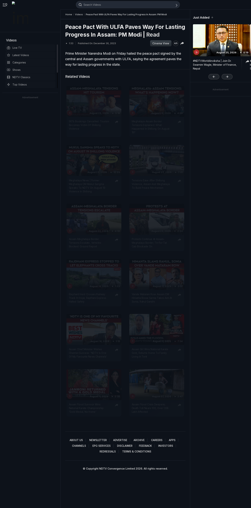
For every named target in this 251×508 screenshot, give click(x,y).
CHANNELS (79, 445)
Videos (11, 40)
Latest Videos (20, 55)
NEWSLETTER (98, 440)
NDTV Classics (21, 77)
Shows (16, 69)
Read (153, 34)
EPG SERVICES (101, 445)
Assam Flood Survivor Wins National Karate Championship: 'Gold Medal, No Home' (86, 408)
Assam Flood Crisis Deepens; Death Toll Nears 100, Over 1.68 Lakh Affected (150, 408)
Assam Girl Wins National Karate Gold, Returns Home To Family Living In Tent (150, 353)
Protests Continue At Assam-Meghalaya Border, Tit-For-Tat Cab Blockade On (149, 242)
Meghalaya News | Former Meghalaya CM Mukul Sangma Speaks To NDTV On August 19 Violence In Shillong (87, 186)
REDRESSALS (108, 451)
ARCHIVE (139, 440)
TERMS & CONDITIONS (136, 451)
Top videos (19, 84)
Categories (19, 62)
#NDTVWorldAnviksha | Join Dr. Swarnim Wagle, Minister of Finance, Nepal (215, 64)
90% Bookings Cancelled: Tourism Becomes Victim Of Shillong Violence (89, 125)
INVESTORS (165, 445)
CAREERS (156, 440)
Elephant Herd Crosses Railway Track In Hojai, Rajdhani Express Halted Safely (87, 298)
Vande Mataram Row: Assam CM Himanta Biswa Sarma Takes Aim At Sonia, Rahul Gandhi (152, 298)
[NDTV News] (20, 16)
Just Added (201, 17)
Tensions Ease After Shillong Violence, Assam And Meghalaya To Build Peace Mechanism (151, 184)
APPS (172, 440)
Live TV (17, 47)
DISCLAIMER (124, 445)
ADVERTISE (120, 440)
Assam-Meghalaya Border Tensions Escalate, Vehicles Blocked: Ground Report (85, 242)
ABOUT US (76, 440)
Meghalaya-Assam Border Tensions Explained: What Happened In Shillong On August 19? (150, 127)
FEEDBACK (145, 445)
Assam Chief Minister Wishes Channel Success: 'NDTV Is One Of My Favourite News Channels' (88, 353)
